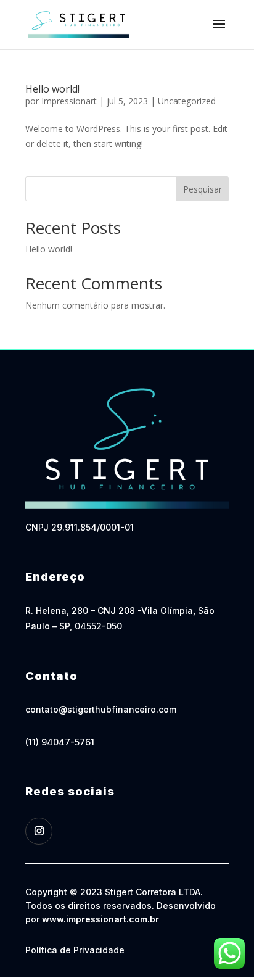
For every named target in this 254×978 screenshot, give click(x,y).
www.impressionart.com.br (100, 919)
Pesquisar (202, 189)
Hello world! (52, 89)
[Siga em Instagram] (38, 831)
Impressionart (69, 101)
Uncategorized (187, 101)
